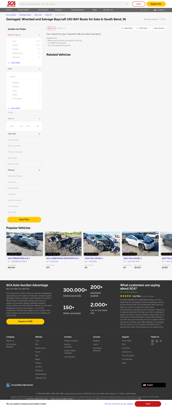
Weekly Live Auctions (72, 313)
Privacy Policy (30, 398)
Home (8, 10)
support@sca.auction (73, 394)
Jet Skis (38, 367)
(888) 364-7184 (57, 394)
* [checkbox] (12, 103)
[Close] (166, 404)
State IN (48, 15)
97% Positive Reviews (129, 292)
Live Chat (126, 348)
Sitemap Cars (40, 378)
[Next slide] (115, 28)
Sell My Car (108, 10)
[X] (161, 341)
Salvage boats (25, 15)
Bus (36, 356)
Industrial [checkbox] (16, 57)
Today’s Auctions (71, 341)
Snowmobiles (40, 374)
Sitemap (70, 398)
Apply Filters (24, 219)
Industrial (39, 370)
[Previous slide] (48, 28)
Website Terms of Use (41, 398)
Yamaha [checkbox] (15, 83)
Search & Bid (23, 10)
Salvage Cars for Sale (72, 296)
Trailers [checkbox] (15, 49)
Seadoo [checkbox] (15, 87)
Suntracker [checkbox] (16, 99)
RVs (36, 344)
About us (10, 341)
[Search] (127, 4)
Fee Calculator (128, 356)
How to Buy (126, 341)
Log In (138, 4)
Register (96, 341)
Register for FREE (25, 321)
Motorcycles (40, 348)
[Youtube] (152, 344)
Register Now (156, 4)
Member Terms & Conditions (59, 398)
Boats (50, 28)
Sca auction (11, 15)
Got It (148, 404)
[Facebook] (156, 341)
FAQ (123, 344)
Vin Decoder (127, 359)
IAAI (140, 398)
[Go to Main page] (11, 4)
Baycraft (38, 15)
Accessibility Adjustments (22, 385)
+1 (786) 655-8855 (43, 394)
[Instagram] (152, 341)
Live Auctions (43, 10)
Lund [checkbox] (14, 91)
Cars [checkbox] (14, 41)
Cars (37, 341)
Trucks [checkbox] (15, 45)
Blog (95, 10)
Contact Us (126, 352)
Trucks (38, 352)
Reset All (61, 28)
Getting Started (77, 10)
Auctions (58, 10)
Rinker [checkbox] (15, 95)
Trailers (38, 363)
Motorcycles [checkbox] (17, 53)
